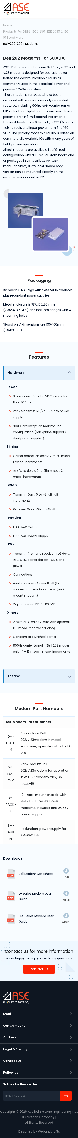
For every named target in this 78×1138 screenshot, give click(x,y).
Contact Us (39, 969)
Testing (14, 676)
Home (7, 25)
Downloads (13, 858)
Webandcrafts (49, 1131)
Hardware (16, 372)
